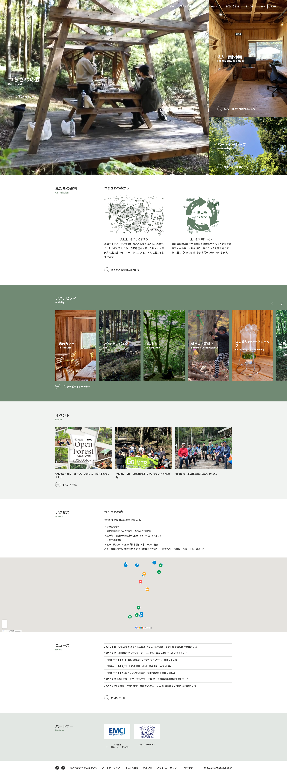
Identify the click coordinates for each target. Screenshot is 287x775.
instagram (57, 768)
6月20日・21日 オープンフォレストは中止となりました (82, 475)
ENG (273, 6)
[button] (282, 303)
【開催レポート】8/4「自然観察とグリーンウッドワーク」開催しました (140, 659)
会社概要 (188, 767)
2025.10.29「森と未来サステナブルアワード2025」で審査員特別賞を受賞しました (146, 679)
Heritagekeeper (19, 6)
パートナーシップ (211, 6)
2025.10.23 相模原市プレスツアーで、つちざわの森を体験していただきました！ (145, 653)
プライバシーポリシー (168, 767)
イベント (152, 6)
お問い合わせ (232, 6)
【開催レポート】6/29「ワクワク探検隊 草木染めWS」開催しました (139, 672)
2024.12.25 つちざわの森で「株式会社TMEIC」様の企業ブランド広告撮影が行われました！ (151, 646)
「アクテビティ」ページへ (76, 386)
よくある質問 (131, 767)
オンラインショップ (255, 6)
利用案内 (116, 6)
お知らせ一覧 (118, 698)
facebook (63, 768)
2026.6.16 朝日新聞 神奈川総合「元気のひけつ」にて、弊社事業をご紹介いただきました (150, 685)
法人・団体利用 (188, 6)
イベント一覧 (69, 484)
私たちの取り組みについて (125, 270)
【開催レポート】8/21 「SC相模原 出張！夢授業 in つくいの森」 (138, 666)
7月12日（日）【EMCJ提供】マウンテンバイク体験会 (142, 475)
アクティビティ (134, 6)
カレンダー (168, 6)
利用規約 (147, 767)
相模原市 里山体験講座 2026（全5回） (197, 473)
